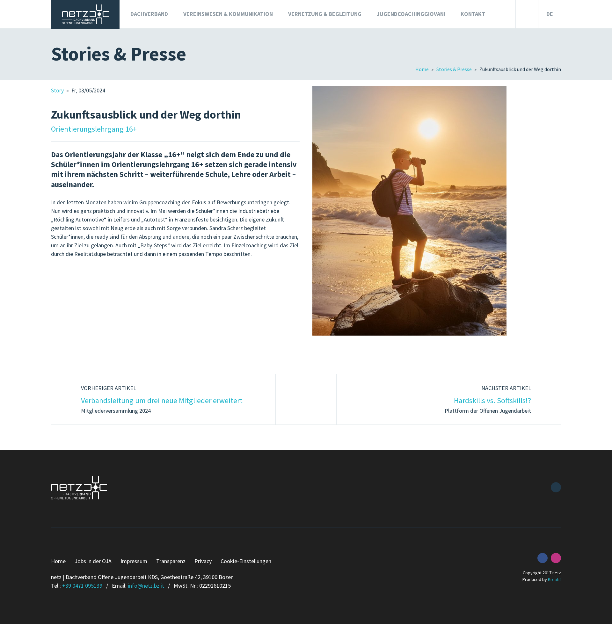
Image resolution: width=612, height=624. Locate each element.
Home (422, 69)
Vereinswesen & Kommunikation (228, 14)
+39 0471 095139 (82, 585)
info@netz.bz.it (146, 585)
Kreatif (554, 579)
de (549, 14)
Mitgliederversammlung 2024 (162, 399)
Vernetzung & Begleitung (324, 14)
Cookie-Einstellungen (246, 561)
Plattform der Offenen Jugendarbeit (488, 399)
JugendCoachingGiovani (411, 14)
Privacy (203, 561)
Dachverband (149, 14)
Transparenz (171, 561)
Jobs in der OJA (93, 561)
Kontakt (473, 14)
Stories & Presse (454, 69)
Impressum (133, 561)
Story (58, 90)
